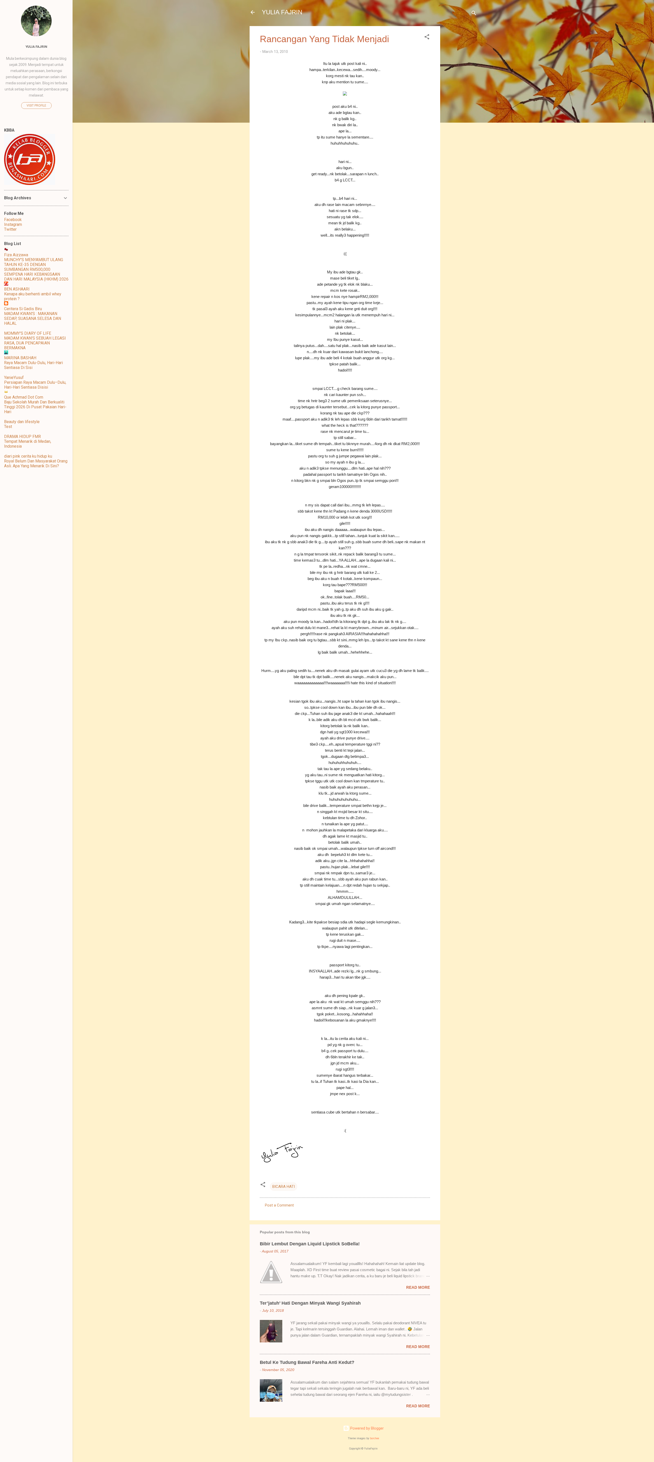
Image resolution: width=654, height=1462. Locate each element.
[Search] (474, 14)
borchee (374, 1438)
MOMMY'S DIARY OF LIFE (27, 333)
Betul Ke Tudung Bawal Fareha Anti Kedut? (307, 1362)
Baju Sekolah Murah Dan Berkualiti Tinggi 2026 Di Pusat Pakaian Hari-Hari (35, 407)
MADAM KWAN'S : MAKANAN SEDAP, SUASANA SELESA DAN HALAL (32, 318)
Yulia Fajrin (36, 46)
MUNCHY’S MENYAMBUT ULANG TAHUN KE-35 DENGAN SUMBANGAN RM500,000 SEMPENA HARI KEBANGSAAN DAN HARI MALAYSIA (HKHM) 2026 (36, 269)
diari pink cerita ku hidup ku (28, 456)
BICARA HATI (283, 1186)
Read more (418, 1287)
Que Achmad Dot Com (23, 397)
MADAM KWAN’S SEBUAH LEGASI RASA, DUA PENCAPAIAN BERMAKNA (35, 343)
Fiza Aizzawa (16, 254)
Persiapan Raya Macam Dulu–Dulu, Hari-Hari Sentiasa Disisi (35, 385)
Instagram (13, 224)
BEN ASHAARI (17, 289)
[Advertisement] (460, 102)
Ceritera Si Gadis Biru (23, 308)
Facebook (13, 219)
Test (8, 426)
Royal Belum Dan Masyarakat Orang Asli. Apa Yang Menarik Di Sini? (35, 463)
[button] (427, 38)
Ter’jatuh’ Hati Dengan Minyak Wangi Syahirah (310, 1303)
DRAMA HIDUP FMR (22, 436)
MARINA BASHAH (20, 357)
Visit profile (36, 105)
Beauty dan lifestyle (22, 421)
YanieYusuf (14, 377)
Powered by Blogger (366, 1428)
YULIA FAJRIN (282, 12)
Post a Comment (279, 1205)
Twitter (10, 229)
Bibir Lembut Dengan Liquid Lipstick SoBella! (310, 1243)
